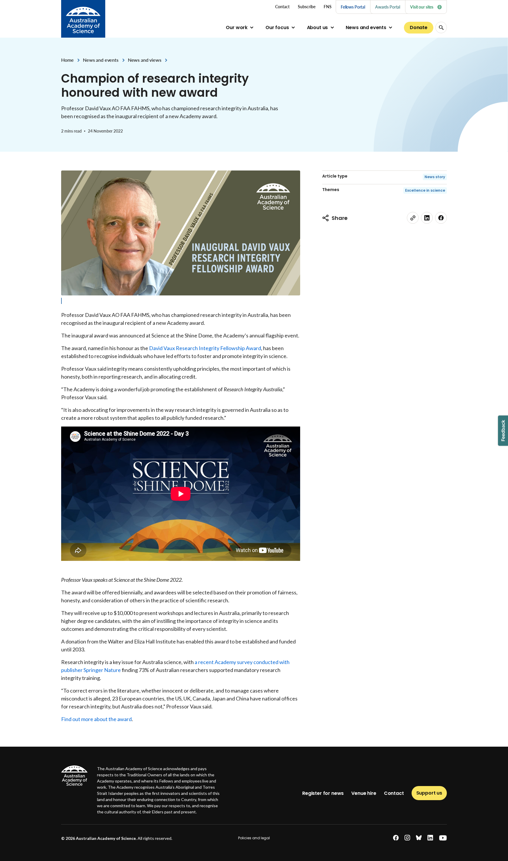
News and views (144, 60)
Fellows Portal (353, 6)
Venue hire (363, 793)
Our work (237, 27)
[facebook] (441, 218)
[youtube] (443, 838)
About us (317, 27)
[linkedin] (427, 218)
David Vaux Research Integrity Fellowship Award (205, 348)
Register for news (323, 793)
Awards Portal (387, 6)
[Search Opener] (441, 27)
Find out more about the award (96, 719)
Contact (394, 793)
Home (67, 60)
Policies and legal (254, 837)
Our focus (277, 27)
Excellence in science (425, 190)
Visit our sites (421, 6)
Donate (418, 27)
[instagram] (407, 838)
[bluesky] (419, 838)
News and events (366, 27)
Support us (429, 793)
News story (435, 176)
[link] (413, 218)
